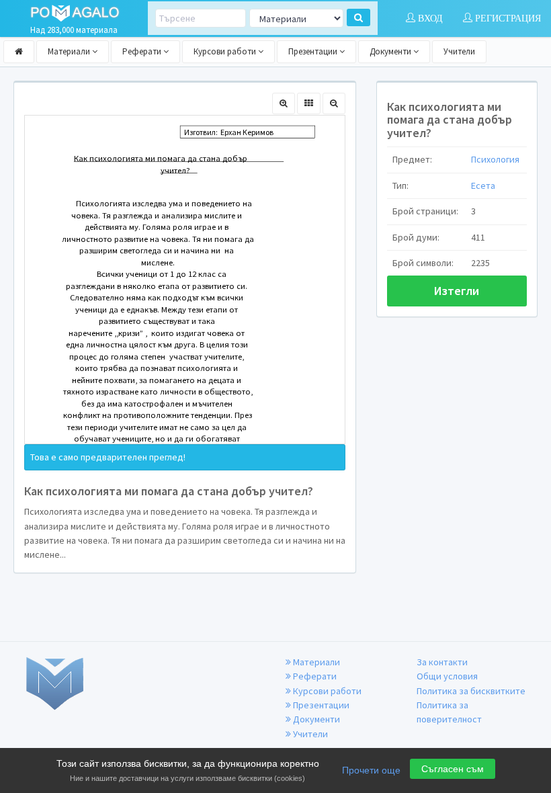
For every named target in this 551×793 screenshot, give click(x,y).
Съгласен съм (452, 768)
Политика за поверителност (449, 712)
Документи (391, 51)
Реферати (142, 51)
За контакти (442, 662)
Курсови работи (226, 51)
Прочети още (371, 770)
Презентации (313, 51)
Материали (70, 51)
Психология (495, 159)
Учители (459, 51)
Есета (483, 185)
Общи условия (447, 676)
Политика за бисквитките (471, 691)
